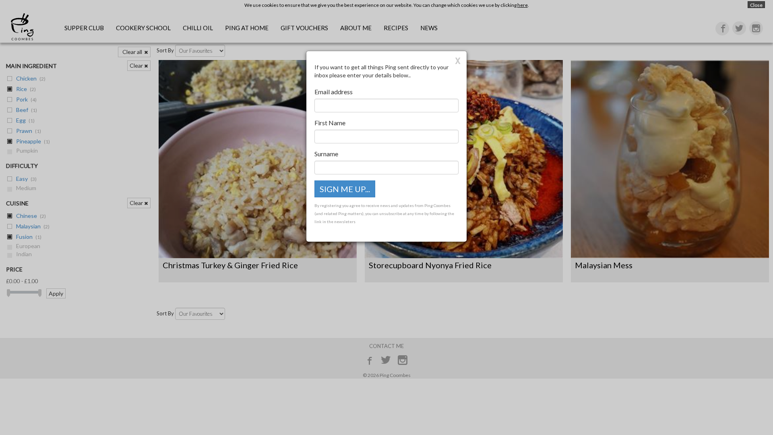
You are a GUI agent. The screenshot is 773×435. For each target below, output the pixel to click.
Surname (326, 153)
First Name (329, 122)
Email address (333, 91)
